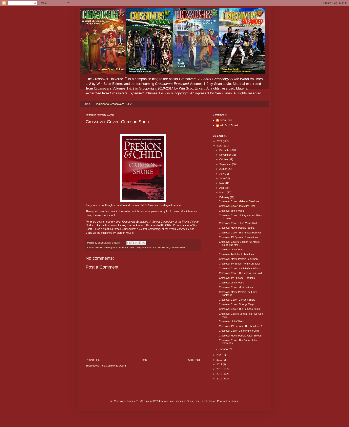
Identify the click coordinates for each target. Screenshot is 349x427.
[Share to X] (136, 243)
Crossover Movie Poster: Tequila (236, 227)
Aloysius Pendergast (105, 247)
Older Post (194, 359)
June (222, 178)
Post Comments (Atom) (113, 365)
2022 (220, 355)
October (224, 159)
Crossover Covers (125, 247)
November (225, 154)
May (222, 183)
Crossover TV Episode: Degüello (237, 278)
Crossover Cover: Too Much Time (237, 206)
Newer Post (93, 359)
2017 (220, 364)
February (224, 197)
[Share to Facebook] (140, 243)
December (225, 150)
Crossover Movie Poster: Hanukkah (238, 259)
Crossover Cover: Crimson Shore (237, 299)
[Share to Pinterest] (144, 243)
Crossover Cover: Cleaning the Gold (239, 330)
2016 (220, 369)
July (221, 173)
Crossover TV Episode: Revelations (238, 237)
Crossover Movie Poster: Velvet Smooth (240, 335)
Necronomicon (177, 247)
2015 (220, 374)
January (224, 349)
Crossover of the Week (231, 210)
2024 (220, 141)
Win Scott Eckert (229, 125)
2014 (220, 378)
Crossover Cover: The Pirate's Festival (240, 232)
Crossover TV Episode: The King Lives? (241, 326)
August (223, 169)
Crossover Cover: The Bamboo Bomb (239, 309)
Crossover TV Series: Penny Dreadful (239, 263)
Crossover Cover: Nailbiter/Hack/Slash (240, 268)
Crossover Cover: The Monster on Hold (240, 273)
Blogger (235, 401)
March (223, 192)
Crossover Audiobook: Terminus (236, 254)
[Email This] (128, 243)
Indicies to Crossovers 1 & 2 (114, 103)
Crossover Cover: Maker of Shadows (239, 201)
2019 (220, 359)
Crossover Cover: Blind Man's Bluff (238, 223)
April (222, 187)
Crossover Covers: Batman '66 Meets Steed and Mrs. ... (239, 243)
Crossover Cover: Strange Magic (237, 304)
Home (86, 103)
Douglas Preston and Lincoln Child (152, 247)
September (225, 164)
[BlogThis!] (132, 243)
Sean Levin (226, 120)
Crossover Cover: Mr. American (236, 287)
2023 (220, 146)
